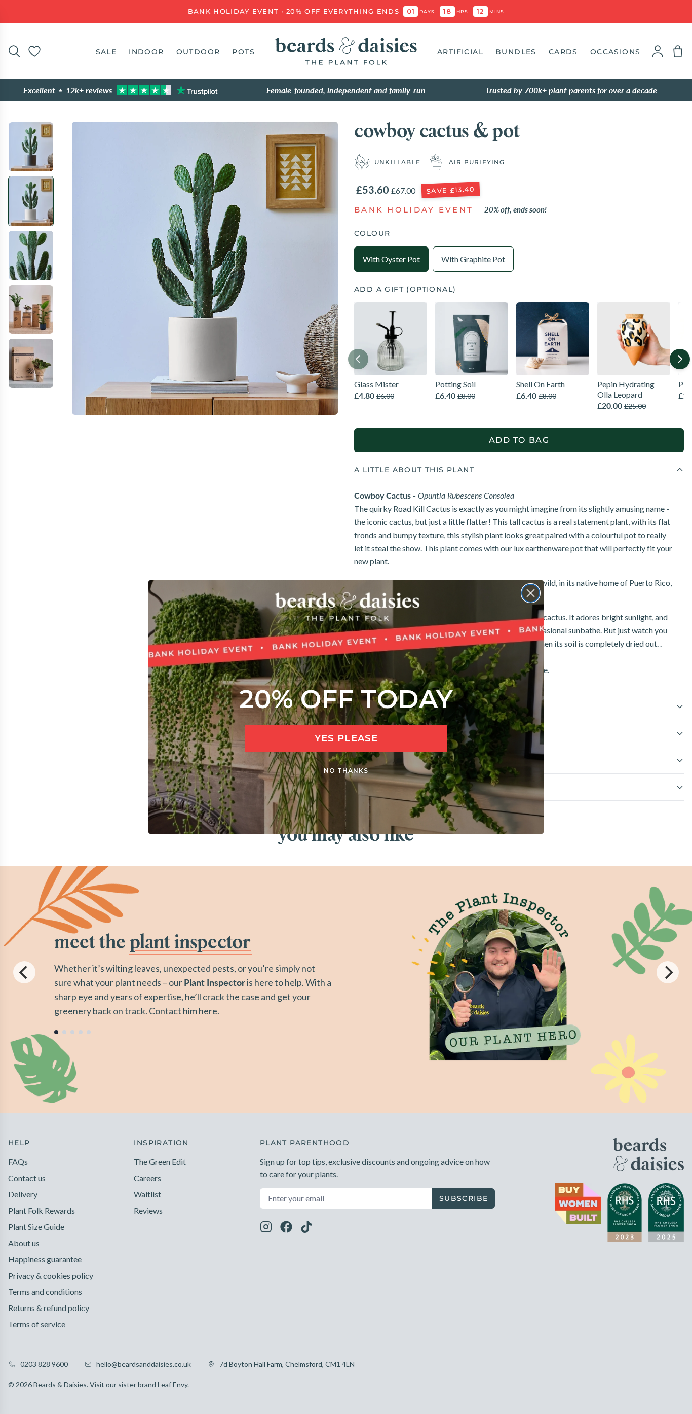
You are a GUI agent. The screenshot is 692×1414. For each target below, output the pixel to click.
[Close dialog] (531, 593)
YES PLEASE (346, 738)
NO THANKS (346, 770)
